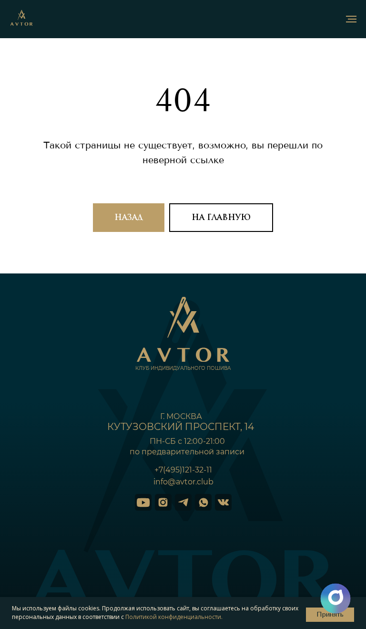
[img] (143, 517)
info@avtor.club (183, 496)
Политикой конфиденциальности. (174, 617)
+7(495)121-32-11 (183, 484)
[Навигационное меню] (351, 19)
